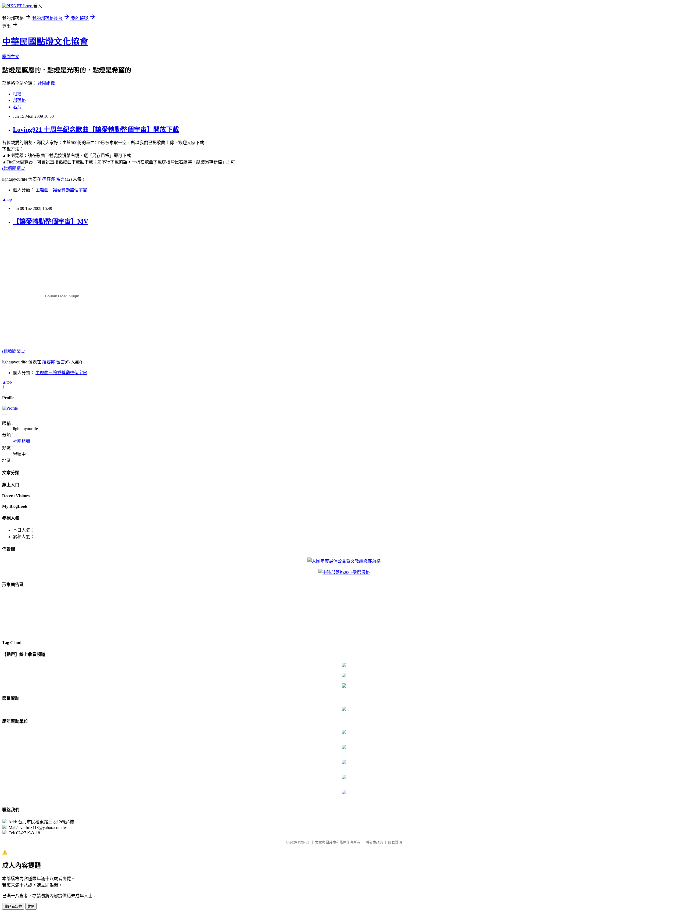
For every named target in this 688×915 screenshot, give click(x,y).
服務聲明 (395, 842)
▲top (7, 199)
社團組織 (46, 83)
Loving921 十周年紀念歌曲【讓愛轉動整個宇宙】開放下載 (96, 129)
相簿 (17, 94)
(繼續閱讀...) (13, 168)
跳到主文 (10, 56)
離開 (30, 907)
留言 (60, 179)
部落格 (19, 100)
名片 (17, 107)
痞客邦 (48, 179)
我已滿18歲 (13, 907)
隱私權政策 (374, 842)
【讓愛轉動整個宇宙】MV (50, 221)
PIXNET (304, 842)
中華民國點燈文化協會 (45, 42)
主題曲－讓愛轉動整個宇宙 (61, 190)
